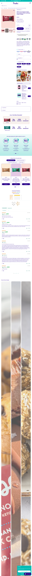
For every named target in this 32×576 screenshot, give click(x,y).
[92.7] (13, 203)
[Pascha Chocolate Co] (15, 3)
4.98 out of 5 (18, 192)
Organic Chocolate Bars (20, 160)
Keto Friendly (21, 162)
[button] (30, 3)
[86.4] (17, 203)
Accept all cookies (24, 571)
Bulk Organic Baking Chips (13, 162)
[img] (4, 212)
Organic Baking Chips (11, 160)
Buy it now (27, 28)
